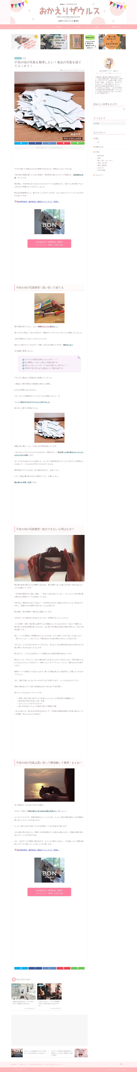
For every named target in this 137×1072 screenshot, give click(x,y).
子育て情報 (101, 170)
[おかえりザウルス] (68, 23)
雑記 (97, 27)
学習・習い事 (102, 163)
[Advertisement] (49, 159)
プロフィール (40, 27)
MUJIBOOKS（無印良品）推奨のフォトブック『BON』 (38, 202)
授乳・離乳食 (102, 165)
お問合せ (59, 27)
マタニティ (99, 175)
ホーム (20, 27)
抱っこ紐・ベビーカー (105, 160)
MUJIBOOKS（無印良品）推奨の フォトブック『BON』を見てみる (49, 243)
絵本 (99, 158)
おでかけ (101, 168)
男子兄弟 (101, 155)
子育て (78, 27)
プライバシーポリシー (19, 1069)
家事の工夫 (116, 27)
